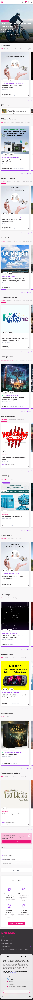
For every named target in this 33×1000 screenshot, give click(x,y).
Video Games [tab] (23, 360)
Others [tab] (30, 360)
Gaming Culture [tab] (29, 49)
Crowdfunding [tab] (17, 181)
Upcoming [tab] (9, 181)
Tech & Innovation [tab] (9, 49)
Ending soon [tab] (19, 538)
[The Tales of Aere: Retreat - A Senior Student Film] (15, 616)
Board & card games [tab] (7, 360)
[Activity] (25, 2)
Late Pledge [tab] (26, 181)
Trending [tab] (3, 538)
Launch (16, 841)
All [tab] (2, 49)
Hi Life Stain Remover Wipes (12, 516)
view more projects (26, 100)
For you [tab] (3, 181)
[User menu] (28, 2)
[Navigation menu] (31, 2)
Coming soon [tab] (5, 479)
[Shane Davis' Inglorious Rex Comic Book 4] (15, 437)
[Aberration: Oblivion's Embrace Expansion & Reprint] (15, 378)
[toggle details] (29, 96)
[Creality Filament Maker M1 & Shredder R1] (15, 140)
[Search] (22, 2)
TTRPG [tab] (16, 360)
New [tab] (11, 479)
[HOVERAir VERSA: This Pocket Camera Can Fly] (15, 66)
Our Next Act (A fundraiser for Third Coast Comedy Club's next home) (13, 281)
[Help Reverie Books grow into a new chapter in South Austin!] (15, 319)
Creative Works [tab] (19, 49)
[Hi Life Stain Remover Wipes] (15, 497)
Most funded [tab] (11, 538)
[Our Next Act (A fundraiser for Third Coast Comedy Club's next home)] (15, 259)
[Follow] (3, 451)
